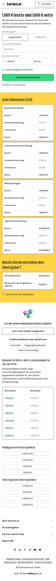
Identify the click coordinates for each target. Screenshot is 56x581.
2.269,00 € (9, 435)
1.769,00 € (9, 405)
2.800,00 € (27, 453)
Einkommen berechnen (28, 77)
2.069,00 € (9, 420)
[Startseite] (15, 4)
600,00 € (27, 466)
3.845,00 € (27, 504)
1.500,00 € (27, 460)
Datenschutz (10, 562)
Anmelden (46, 4)
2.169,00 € (9, 428)
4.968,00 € (27, 498)
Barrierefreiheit (25, 562)
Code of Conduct (43, 562)
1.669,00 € (9, 398)
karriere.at (28, 567)
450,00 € (27, 472)
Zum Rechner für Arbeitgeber (19, 294)
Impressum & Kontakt (33, 559)
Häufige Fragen (13, 559)
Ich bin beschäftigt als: (12, 44)
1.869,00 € (9, 413)
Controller (15, 345)
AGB (47, 559)
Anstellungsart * (9, 32)
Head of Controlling (28, 350)
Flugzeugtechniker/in (35, 345)
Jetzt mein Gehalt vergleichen (28, 331)
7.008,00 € (27, 486)
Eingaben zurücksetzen (14, 84)
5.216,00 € (27, 492)
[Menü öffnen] (4, 4)
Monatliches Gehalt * (11, 56)
